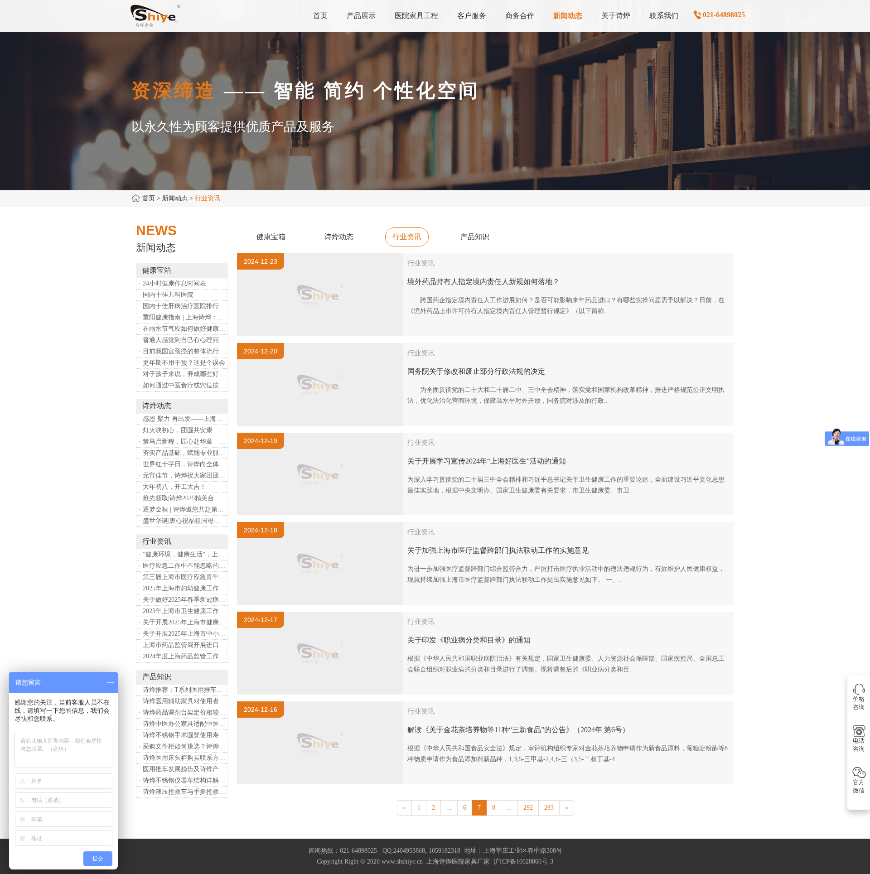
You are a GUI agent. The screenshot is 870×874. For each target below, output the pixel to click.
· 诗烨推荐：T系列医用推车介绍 (183, 689)
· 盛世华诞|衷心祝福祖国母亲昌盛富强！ (183, 520)
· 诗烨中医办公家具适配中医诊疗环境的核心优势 (183, 723)
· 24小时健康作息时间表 (172, 283)
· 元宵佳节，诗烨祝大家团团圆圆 (183, 475)
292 (528, 807)
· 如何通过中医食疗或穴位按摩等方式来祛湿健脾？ (183, 385)
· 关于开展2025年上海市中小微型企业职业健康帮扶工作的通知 (183, 633)
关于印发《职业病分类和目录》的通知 (469, 640)
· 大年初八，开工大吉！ (172, 486)
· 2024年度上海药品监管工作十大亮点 (183, 656)
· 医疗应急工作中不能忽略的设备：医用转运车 (183, 565)
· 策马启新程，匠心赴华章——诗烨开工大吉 (183, 441)
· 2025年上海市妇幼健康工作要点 (183, 588)
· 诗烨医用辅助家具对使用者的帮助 (183, 701)
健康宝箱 (270, 237)
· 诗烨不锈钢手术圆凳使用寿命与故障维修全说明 (183, 735)
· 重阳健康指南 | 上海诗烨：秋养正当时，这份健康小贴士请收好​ (183, 317)
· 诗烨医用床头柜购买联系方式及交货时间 (183, 757)
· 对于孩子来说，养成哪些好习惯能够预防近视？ (183, 374)
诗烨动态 (338, 237)
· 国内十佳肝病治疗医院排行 (179, 306)
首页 (148, 198)
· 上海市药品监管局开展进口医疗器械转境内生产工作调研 (183, 645)
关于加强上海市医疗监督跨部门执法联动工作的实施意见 (498, 550)
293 (549, 807)
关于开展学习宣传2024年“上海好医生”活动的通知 (486, 461)
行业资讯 (406, 237)
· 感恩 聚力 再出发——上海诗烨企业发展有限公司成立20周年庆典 (183, 418)
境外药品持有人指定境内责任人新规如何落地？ (483, 281)
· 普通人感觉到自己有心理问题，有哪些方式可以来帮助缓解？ (183, 340)
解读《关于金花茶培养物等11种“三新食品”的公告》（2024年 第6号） (518, 730)
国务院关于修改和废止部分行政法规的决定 (476, 371)
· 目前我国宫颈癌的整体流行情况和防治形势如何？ (183, 351)
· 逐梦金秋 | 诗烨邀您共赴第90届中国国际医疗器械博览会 (183, 509)
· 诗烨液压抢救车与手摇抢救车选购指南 (183, 791)
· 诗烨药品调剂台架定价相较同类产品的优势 (183, 712)
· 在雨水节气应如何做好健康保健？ (183, 328)
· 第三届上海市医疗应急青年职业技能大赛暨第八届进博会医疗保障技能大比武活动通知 (183, 577)
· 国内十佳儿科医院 (166, 294)
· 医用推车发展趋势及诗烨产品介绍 (183, 769)
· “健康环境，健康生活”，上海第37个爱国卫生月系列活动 (183, 554)
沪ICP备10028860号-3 (523, 861)
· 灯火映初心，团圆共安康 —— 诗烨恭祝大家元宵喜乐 (183, 430)
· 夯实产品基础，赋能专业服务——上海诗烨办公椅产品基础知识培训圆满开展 (183, 452)
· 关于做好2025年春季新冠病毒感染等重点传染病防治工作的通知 (183, 599)
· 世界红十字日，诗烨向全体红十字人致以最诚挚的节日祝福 (183, 464)
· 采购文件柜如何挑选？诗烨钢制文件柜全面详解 (183, 746)
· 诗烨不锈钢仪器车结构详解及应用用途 (183, 780)
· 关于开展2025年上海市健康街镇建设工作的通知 (183, 622)
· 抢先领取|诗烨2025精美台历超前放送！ (183, 498)
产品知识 (474, 237)
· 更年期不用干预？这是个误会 (182, 362)
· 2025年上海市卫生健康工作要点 (183, 611)
